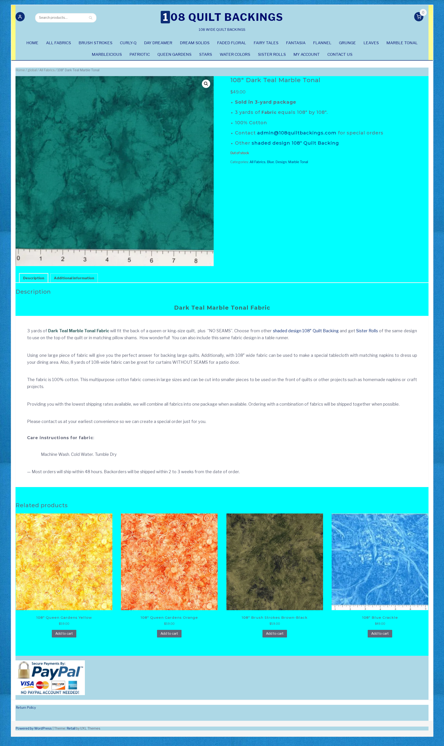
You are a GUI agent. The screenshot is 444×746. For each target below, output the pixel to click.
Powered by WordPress (33, 728)
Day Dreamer (158, 42)
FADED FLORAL (231, 42)
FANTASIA (295, 42)
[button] (20, 18)
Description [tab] (33, 278)
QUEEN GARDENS (174, 54)
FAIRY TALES (266, 42)
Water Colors (235, 54)
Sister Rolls (272, 54)
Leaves (371, 42)
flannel (322, 42)
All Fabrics (58, 42)
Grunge (347, 42)
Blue (270, 162)
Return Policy (26, 707)
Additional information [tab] (74, 278)
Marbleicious (107, 54)
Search (90, 18)
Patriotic (140, 54)
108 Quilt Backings (223, 17)
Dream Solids (195, 42)
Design (281, 162)
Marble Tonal (402, 42)
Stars (205, 54)
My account (306, 54)
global (32, 70)
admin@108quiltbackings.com (296, 133)
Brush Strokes (95, 42)
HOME (32, 42)
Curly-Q (128, 42)
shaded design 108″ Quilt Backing (295, 143)
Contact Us (339, 54)
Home (20, 70)
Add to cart (64, 633)
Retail (71, 728)
